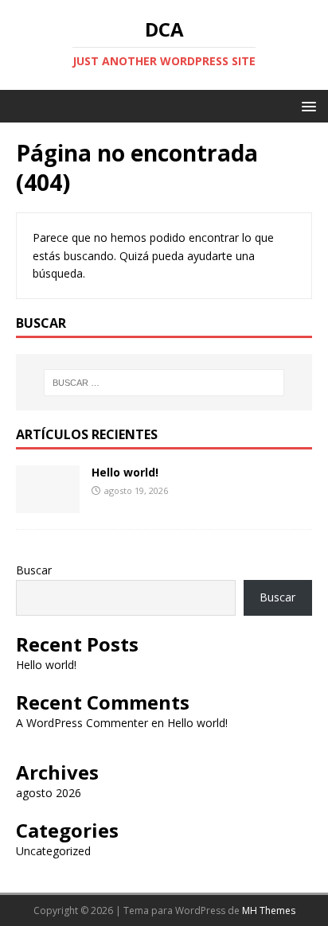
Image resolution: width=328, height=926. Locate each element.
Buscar (34, 570)
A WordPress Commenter (82, 722)
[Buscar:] (164, 382)
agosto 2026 (48, 792)
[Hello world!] (48, 504)
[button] (306, 105)
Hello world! (125, 472)
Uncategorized (53, 850)
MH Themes (268, 910)
